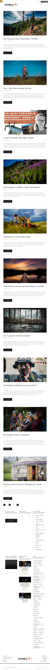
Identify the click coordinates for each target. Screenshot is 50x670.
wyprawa (36, 644)
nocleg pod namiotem (39, 593)
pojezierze (36, 613)
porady (35, 619)
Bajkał (35, 564)
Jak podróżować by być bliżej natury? (17, 237)
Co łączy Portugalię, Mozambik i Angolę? (18, 138)
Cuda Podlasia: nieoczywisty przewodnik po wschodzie (23, 286)
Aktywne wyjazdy (39, 515)
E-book (37, 517)
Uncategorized (39, 549)
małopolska (36, 591)
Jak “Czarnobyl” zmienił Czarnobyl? (16, 336)
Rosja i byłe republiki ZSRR (39, 630)
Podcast (6, 41)
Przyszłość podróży (40, 540)
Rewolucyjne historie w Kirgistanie (16, 435)
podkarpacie (37, 603)
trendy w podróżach (38, 642)
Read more (7, 102)
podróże (36, 611)
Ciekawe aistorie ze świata (38, 574)
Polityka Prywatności (42, 667)
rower (37, 543)
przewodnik (36, 621)
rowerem (41, 632)
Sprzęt (37, 547)
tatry (35, 640)
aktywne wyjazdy (38, 560)
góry (40, 584)
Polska (12, 239)
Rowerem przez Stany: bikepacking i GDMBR (20, 39)
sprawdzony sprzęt (38, 638)
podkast (36, 607)
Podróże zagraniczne (40, 533)
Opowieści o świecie (7, 657)
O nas (4, 660)
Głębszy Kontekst (39, 521)
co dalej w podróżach (36, 577)
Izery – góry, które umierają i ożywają (17, 88)
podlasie (36, 609)
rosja (35, 627)
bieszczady (36, 569)
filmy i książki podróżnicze (37, 580)
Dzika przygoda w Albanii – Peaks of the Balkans (21, 187)
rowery (35, 634)
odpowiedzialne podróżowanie (37, 596)
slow (41, 634)
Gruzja (37, 523)
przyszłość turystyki (36, 624)
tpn (39, 640)
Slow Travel (38, 545)
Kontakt (5, 661)
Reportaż (37, 542)
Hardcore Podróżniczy (37, 587)
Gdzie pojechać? (37, 582)
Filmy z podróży (39, 519)
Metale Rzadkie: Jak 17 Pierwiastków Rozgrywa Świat (25, 568)
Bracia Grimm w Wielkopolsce (25, 600)
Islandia (35, 589)
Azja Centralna (37, 562)
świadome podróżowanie (37, 647)
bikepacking (36, 571)
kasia (10, 41)
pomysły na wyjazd (38, 617)
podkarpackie (37, 605)
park (35, 598)
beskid (40, 564)
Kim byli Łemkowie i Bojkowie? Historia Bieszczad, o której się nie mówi (25, 585)
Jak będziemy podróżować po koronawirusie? (20, 385)
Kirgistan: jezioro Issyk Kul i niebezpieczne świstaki (22, 484)
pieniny (39, 598)
